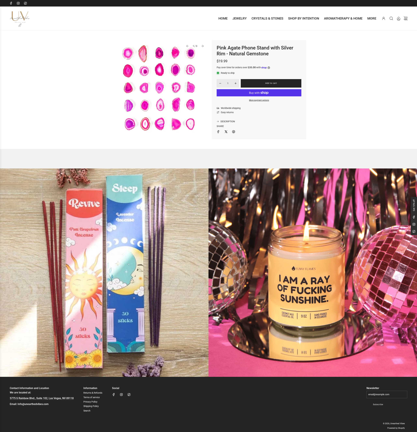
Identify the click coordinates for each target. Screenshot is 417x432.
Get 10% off (414, 205)
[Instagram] (18, 3)
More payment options (259, 100)
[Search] (391, 18)
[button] (187, 46)
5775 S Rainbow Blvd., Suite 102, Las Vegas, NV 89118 (42, 398)
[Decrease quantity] (220, 83)
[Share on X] (226, 132)
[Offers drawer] (398, 18)
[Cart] (405, 18)
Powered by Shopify (396, 428)
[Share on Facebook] (218, 132)
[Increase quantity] (235, 83)
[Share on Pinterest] (233, 132)
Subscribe (378, 404)
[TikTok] (25, 3)
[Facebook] (11, 3)
